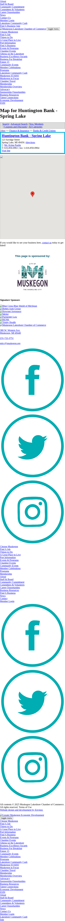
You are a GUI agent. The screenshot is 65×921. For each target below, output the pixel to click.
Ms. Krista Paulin (12, 145)
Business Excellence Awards (13, 56)
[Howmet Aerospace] (32, 311)
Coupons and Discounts (15, 126)
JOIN (2, 103)
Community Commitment (12, 6)
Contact (3, 598)
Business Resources (9, 95)
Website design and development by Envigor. (21, 810)
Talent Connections (9, 97)
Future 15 (4, 62)
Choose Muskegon (9, 32)
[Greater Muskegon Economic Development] (22, 815)
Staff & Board (6, 4)
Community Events (9, 64)
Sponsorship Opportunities (12, 92)
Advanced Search (19, 124)
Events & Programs (9, 48)
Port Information (8, 43)
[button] (32, 194)
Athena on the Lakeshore (12, 53)
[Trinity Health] (32, 322)
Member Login (7, 20)
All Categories (35, 126)
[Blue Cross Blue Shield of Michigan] (32, 306)
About (3, 1)
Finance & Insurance (19, 130)
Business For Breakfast (11, 59)
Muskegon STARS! (9, 75)
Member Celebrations (10, 67)
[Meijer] (32, 314)
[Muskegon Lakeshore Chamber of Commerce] (23, 29)
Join (18, 26)
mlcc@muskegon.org (10, 343)
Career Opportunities (10, 12)
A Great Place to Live (10, 40)
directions (30, 142)
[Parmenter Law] (32, 317)
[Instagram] (32, 543)
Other (2, 130)
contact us (47, 242)
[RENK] (32, 319)
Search (5, 124)
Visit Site (6, 150)
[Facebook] (32, 411)
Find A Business (8, 26)
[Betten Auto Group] (32, 308)
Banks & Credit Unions (44, 130)
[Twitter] (32, 477)
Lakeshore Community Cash (13, 23)
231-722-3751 (7, 338)
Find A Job (5, 34)
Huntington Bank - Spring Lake (26, 136)
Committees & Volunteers (12, 9)
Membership (6, 84)
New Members (36, 124)
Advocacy (5, 89)
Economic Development (11, 100)
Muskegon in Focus (9, 78)
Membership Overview (11, 86)
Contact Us (5, 17)
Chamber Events (8, 51)
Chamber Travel (7, 81)
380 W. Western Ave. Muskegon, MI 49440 (10, 331)
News (3, 15)
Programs (4, 70)
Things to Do (6, 37)
